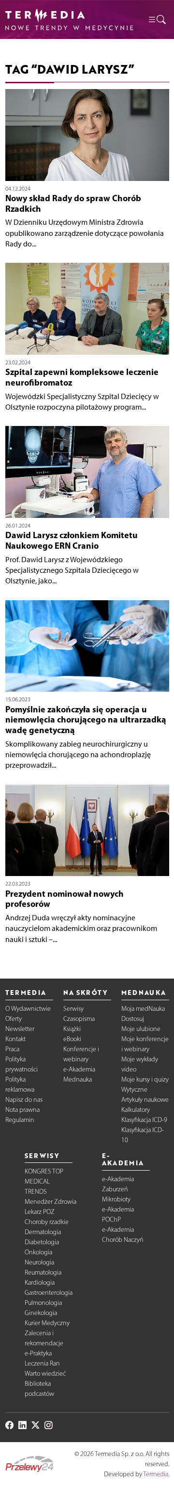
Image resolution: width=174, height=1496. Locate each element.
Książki (72, 1029)
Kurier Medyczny (47, 1323)
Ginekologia (41, 1313)
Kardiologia (40, 1282)
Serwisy (73, 1009)
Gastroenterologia (48, 1293)
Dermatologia (43, 1232)
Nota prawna (22, 1110)
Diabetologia (42, 1242)
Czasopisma (79, 1019)
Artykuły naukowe (145, 1100)
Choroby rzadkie (47, 1222)
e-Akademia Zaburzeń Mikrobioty (118, 1189)
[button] (156, 19)
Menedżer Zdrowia (50, 1202)
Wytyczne (134, 1089)
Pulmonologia (43, 1303)
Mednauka (77, 1079)
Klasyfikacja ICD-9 (144, 1120)
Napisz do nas (24, 1100)
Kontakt (15, 1039)
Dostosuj (132, 1019)
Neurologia (39, 1262)
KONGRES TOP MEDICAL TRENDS (44, 1181)
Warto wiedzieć (45, 1373)
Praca (12, 1049)
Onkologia (38, 1252)
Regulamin (19, 1120)
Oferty (13, 1019)
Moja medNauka (143, 1009)
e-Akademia (79, 1069)
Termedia (155, 1474)
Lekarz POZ (40, 1212)
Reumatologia (43, 1272)
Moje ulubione (140, 1029)
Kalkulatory (135, 1110)
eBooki (72, 1039)
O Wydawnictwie (28, 1009)
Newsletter (19, 1029)
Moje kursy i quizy (145, 1079)
